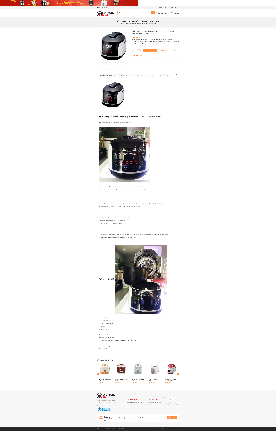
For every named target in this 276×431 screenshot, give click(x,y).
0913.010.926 (105, 7)
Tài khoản (160, 12)
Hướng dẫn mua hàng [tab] (118, 69)
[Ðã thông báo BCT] (103, 409)
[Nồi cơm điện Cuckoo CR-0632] (138, 369)
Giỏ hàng (175, 12)
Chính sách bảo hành (173, 404)
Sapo (123, 428)
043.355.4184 (112, 402)
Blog (172, 7)
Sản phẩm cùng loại (105, 360)
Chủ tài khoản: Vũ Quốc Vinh (132, 397)
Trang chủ (157, 428)
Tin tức (171, 428)
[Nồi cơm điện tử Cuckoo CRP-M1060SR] (171, 369)
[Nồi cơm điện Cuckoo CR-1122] (121, 369)
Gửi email (173, 417)
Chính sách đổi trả (172, 402)
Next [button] (178, 374)
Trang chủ (160, 7)
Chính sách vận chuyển (173, 399)
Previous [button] (98, 374)
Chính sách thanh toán (173, 397)
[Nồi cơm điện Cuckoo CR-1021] (154, 369)
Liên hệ (177, 428)
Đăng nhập (160, 13)
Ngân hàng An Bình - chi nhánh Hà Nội (135, 402)
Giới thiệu (177, 7)
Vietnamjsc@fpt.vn (102, 405)
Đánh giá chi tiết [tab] (131, 69)
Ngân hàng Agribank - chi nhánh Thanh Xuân (154, 403)
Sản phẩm (164, 428)
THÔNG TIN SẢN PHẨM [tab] (103, 69)
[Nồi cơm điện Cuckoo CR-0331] (105, 369)
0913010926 (164, 50)
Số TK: (131, 399)
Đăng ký (166, 13)
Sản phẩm (167, 7)
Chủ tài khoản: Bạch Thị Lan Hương (155, 397)
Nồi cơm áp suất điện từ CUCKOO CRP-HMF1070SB (140, 117)
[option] (105, 373)
